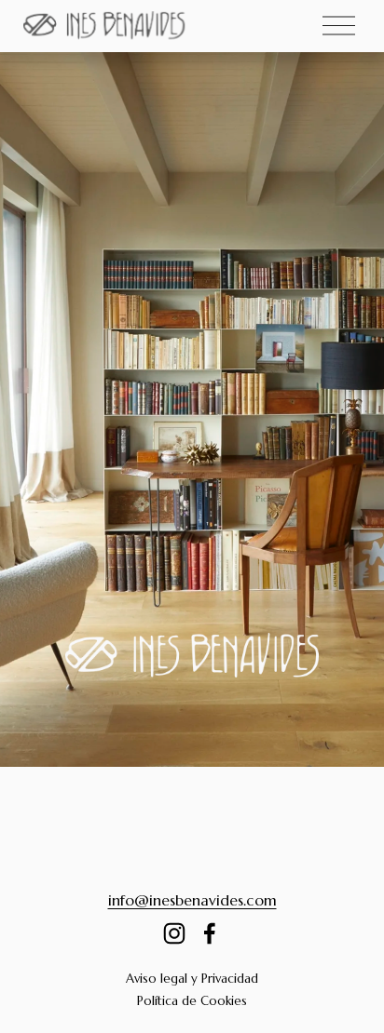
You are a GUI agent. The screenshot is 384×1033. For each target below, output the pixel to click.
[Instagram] (174, 933)
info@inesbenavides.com (192, 900)
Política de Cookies (192, 1001)
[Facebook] (210, 933)
